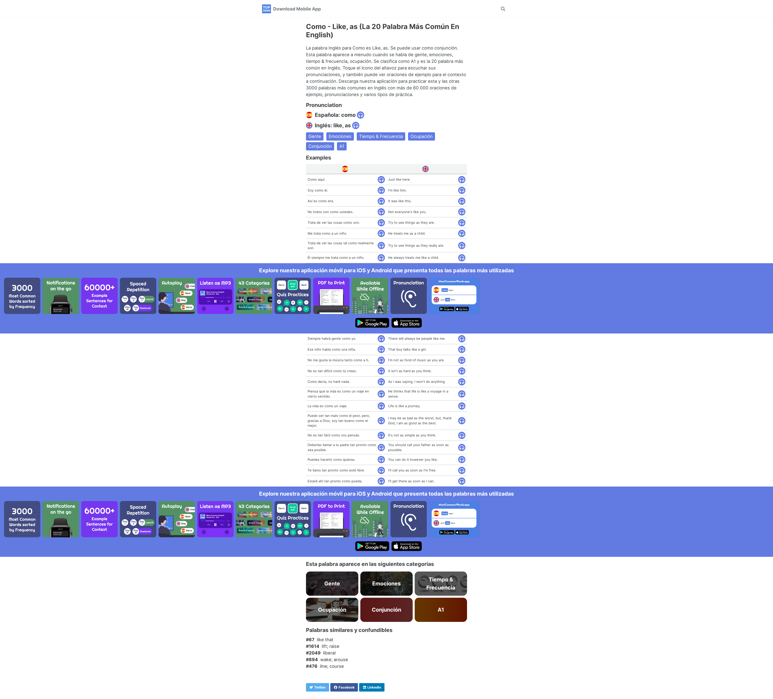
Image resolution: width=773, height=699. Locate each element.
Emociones (340, 136)
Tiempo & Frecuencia (381, 136)
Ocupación (421, 136)
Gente (314, 136)
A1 (341, 146)
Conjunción (320, 146)
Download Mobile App (297, 8)
